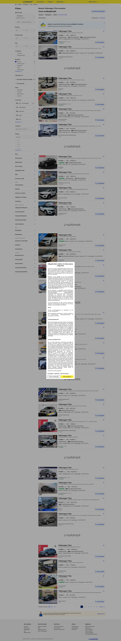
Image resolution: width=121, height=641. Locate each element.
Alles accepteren (67, 376)
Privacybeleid (50, 373)
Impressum (56, 373)
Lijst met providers (64, 373)
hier (63, 288)
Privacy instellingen (54, 376)
